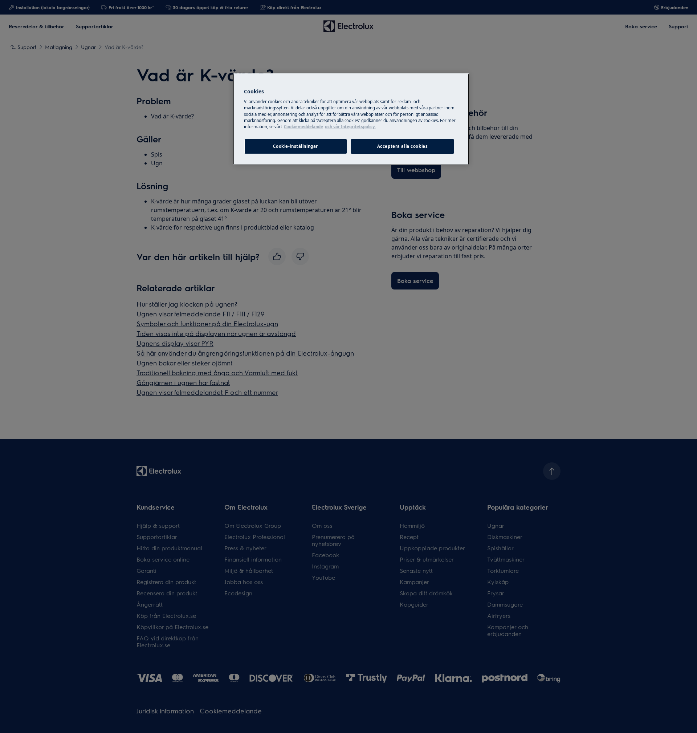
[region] (351, 119)
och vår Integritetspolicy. (350, 126)
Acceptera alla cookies (402, 146)
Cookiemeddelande (303, 126)
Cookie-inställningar (295, 146)
